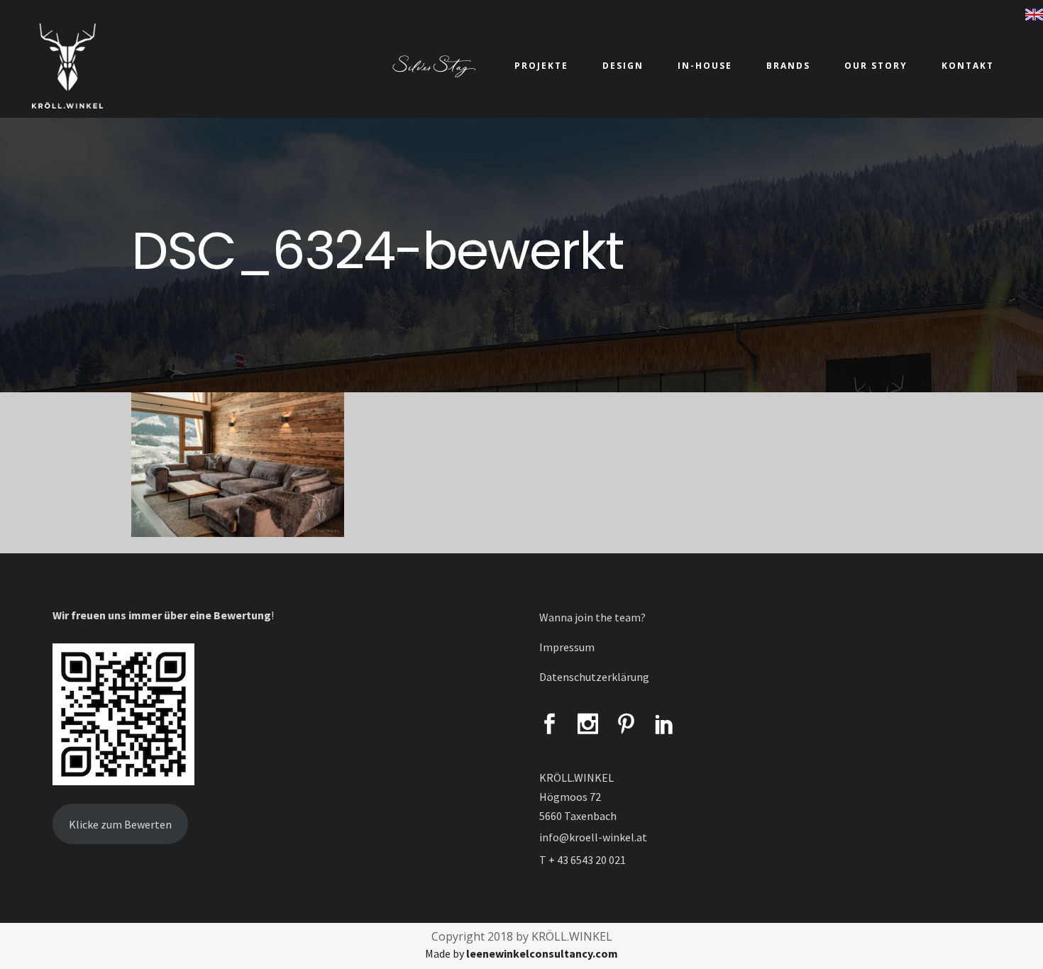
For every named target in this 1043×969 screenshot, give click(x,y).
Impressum (567, 647)
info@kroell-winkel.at (593, 837)
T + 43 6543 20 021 (582, 860)
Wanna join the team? (592, 617)
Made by (521, 953)
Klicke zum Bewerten (120, 824)
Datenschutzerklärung (594, 677)
